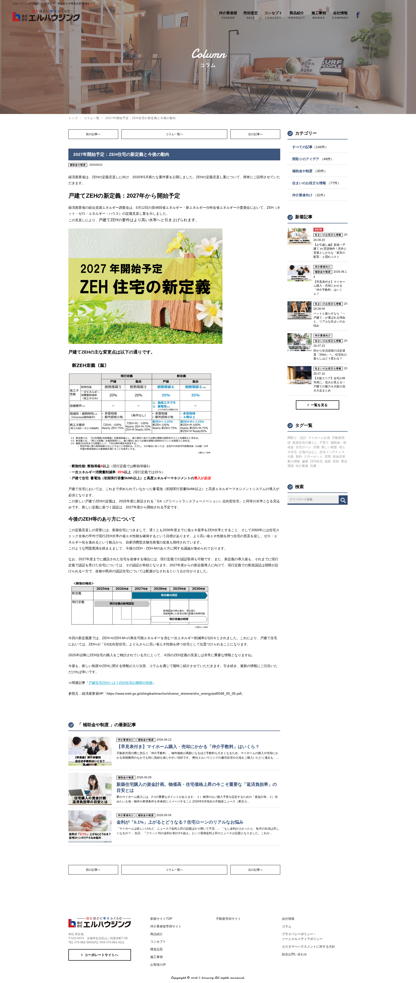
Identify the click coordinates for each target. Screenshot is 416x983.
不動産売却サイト (228, 918)
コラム (286, 926)
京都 (316, 447)
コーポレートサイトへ (101, 955)
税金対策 (339, 456)
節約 (299, 456)
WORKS (319, 15)
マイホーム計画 (319, 438)
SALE (250, 15)
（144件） (310, 147)
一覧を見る (319, 405)
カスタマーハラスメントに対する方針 (308, 946)
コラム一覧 (91, 118)
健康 (305, 461)
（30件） (309, 171)
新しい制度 (329, 447)
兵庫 (313, 466)
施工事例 (156, 957)
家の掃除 (293, 461)
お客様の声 (158, 964)
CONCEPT (273, 15)
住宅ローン (303, 447)
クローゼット (313, 456)
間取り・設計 (296, 438)
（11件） (309, 195)
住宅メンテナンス (331, 452)
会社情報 (288, 918)
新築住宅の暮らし (305, 442)
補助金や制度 (78, 165)
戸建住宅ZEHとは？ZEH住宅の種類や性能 (121, 683)
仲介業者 (302, 466)
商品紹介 (156, 934)
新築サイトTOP (161, 918)
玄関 (328, 456)
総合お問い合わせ (294, 954)
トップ (73, 118)
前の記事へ (93, 134)
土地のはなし (308, 452)
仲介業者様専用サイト (166, 926)
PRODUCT (297, 15)
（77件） (316, 183)
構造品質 (156, 949)
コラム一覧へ (174, 134)
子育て (324, 442)
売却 (336, 461)
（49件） (313, 159)
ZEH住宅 (316, 461)
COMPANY (340, 15)
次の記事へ (255, 134)
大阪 (290, 456)
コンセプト (158, 941)
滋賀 (328, 461)
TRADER (228, 15)
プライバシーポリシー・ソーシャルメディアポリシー (302, 936)
